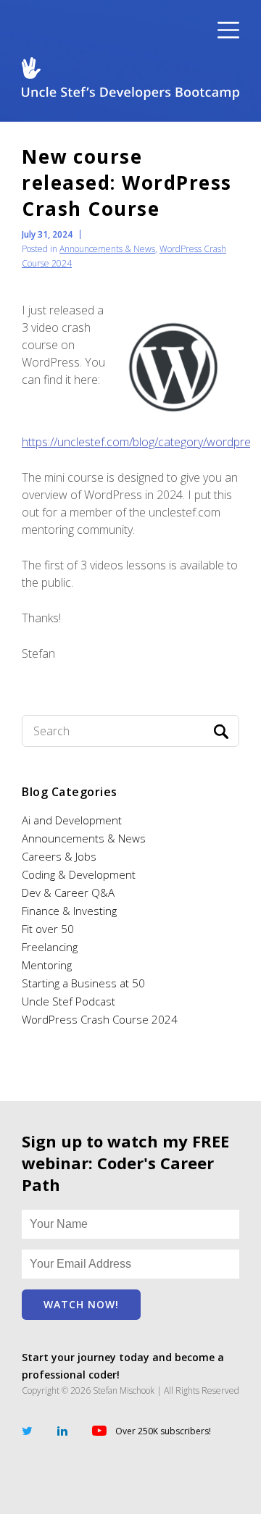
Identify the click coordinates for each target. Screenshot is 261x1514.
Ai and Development (72, 820)
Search (221, 731)
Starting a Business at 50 (83, 983)
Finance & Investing (69, 910)
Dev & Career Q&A (68, 892)
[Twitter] (27, 1429)
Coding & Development (79, 874)
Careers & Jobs (59, 856)
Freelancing (50, 947)
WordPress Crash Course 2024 (100, 1019)
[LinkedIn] (62, 1429)
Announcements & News (107, 249)
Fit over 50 (48, 928)
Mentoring (47, 965)
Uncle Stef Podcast (68, 1001)
